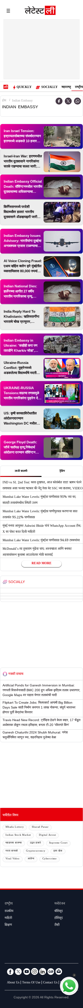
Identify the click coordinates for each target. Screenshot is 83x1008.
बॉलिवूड (58, 911)
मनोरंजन (59, 904)
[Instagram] (34, 971)
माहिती (8, 918)
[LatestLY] (40, 11)
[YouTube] (26, 971)
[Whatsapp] (77, 101)
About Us (13, 982)
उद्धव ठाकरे (35, 843)
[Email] (58, 971)
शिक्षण (8, 925)
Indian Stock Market (18, 835)
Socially (49, 87)
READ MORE (41, 563)
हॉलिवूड (58, 918)
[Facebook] (10, 971)
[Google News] (50, 971)
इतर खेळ (57, 851)
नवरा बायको (12, 851)
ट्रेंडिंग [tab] (62, 471)
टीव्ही (56, 925)
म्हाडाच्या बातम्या (14, 843)
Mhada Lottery (15, 827)
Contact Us (50, 982)
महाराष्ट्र (66, 87)
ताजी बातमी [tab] (21, 471)
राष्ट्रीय (79, 87)
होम (4, 101)
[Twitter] (68, 101)
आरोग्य (31, 859)
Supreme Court (58, 843)
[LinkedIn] (42, 971)
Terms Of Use (31, 982)
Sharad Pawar (40, 827)
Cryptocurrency (35, 851)
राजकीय (9, 911)
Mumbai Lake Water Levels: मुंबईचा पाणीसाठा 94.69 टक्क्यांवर (41, 540)
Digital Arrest (47, 835)
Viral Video (13, 859)
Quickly (24, 87)
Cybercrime (49, 859)
